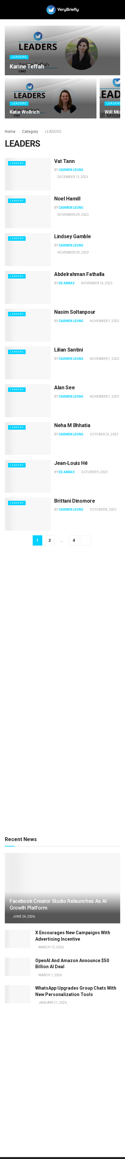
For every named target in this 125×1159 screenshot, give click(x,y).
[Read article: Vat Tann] (28, 174)
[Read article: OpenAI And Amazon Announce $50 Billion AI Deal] (17, 967)
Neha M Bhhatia (72, 425)
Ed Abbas (67, 283)
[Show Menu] (7, 9)
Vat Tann (64, 161)
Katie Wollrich (25, 112)
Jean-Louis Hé (71, 463)
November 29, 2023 (73, 214)
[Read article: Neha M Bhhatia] (28, 438)
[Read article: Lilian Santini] (28, 362)
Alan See (64, 388)
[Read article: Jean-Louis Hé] (28, 476)
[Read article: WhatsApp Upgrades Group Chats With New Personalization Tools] (17, 994)
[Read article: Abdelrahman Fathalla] (28, 287)
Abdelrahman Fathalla (79, 274)
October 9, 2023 (94, 472)
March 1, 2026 (50, 975)
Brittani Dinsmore (74, 501)
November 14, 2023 (96, 283)
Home (10, 131)
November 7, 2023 (104, 321)
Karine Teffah (27, 66)
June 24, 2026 (23, 916)
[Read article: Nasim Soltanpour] (28, 325)
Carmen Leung (71, 170)
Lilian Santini (68, 350)
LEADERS (19, 57)
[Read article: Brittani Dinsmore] (28, 514)
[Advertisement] (62, 627)
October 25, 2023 (103, 434)
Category (30, 131)
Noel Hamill (67, 199)
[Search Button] (117, 9)
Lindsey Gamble (72, 236)
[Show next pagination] (86, 540)
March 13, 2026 (51, 947)
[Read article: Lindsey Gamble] (28, 249)
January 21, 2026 (52, 1002)
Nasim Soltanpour (75, 312)
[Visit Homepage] (62, 9)
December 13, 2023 (72, 177)
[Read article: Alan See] (28, 400)
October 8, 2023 (102, 509)
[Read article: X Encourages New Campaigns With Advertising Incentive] (17, 939)
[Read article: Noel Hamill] (28, 211)
